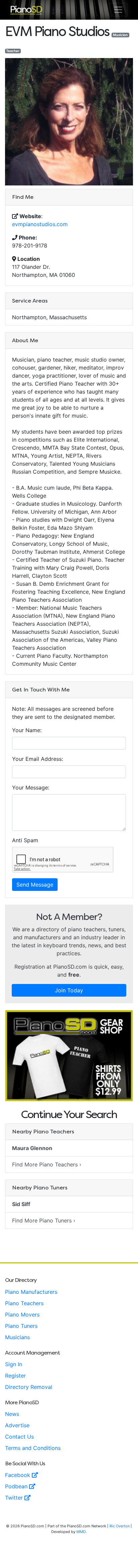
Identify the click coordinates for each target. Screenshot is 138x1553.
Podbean (17, 1486)
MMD (81, 1531)
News (12, 1414)
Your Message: (30, 787)
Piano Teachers (24, 1303)
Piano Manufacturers (31, 1291)
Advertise (17, 1425)
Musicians (17, 1337)
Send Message (34, 884)
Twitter (14, 1497)
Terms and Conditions (33, 1448)
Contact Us (19, 1436)
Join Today (69, 990)
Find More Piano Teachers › (46, 1164)
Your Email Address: (37, 758)
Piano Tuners (21, 1326)
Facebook (18, 1475)
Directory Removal (28, 1387)
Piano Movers (22, 1314)
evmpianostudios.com (40, 224)
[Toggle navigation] (118, 9)
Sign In (13, 1364)
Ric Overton (120, 1526)
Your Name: (27, 730)
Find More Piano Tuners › (43, 1220)
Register (15, 1375)
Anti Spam (25, 840)
